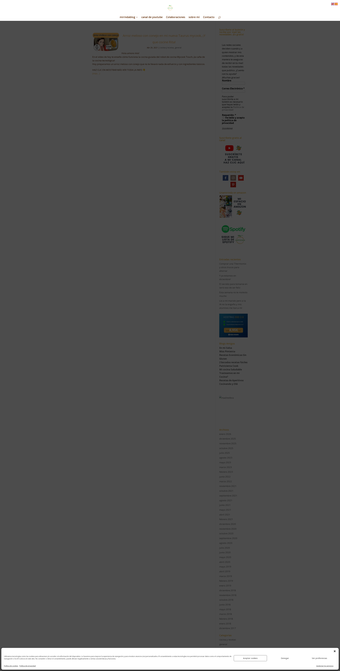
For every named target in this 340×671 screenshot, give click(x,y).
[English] (333, 3)
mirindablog (127, 17)
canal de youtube (152, 17)
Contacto (208, 17)
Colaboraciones (175, 17)
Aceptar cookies (250, 658)
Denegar (285, 658)
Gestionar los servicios (324, 666)
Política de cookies (11, 666)
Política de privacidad (27, 666)
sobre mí (194, 17)
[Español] (336, 3)
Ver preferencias (319, 658)
